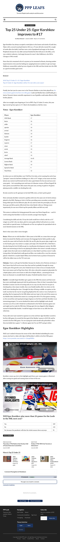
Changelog (20, 517)
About (26, 512)
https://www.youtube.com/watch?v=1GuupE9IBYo (18, 338)
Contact (43, 538)
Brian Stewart (19, 38)
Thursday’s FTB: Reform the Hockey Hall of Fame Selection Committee (15, 444)
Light (21, 525)
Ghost (45, 537)
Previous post (7, 442)
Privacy (19, 538)
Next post (34, 442)
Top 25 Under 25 (30, 25)
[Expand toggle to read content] (54, 472)
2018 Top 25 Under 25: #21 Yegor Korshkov (16, 80)
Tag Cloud (34, 515)
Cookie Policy (30, 538)
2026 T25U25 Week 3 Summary (15, 459)
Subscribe (52, 518)
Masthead (27, 517)
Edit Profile (20, 512)
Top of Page (23, 501)
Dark (29, 525)
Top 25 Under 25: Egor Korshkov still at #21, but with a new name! (23, 83)
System (21, 529)
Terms (23, 538)
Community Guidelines (23, 515)
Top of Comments (35, 501)
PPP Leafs (34, 7)
